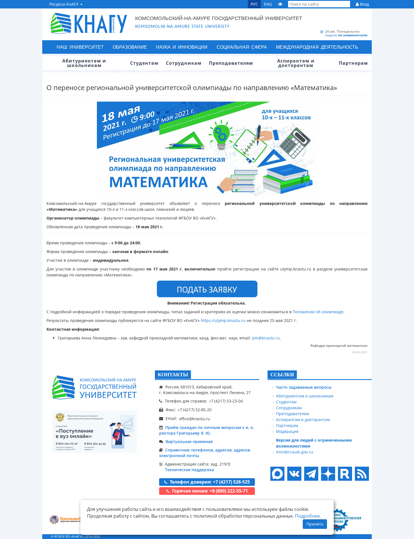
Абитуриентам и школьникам (304, 396)
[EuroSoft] (69, 520)
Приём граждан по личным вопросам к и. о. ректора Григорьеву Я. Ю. (206, 430)
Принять (314, 524)
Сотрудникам (289, 407)
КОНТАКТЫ (173, 374)
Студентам (286, 401)
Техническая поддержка (189, 469)
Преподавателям (292, 413)
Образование (130, 47)
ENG (268, 4)
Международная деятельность (317, 47)
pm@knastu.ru (266, 338)
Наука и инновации (182, 47)
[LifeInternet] (360, 536)
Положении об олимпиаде (318, 311)
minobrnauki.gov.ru (294, 452)
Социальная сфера (242, 47)
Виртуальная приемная (189, 441)
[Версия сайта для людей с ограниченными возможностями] (280, 4)
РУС (254, 4)
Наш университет (80, 47)
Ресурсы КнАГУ (64, 4)
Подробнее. (308, 516)
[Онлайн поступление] (94, 432)
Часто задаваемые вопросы (303, 387)
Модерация (287, 431)
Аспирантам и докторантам (303, 419)
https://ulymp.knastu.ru (223, 320)
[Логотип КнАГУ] (94, 387)
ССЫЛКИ (282, 374)
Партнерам (287, 425)
